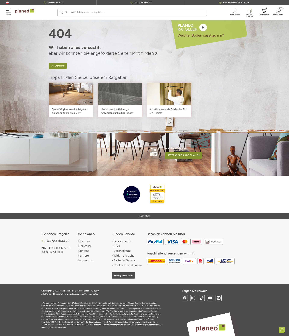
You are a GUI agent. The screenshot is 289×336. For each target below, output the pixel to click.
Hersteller (84, 246)
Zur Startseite (57, 65)
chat (55, 3)
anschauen (183, 155)
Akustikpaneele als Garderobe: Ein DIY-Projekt (168, 111)
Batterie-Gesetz (124, 260)
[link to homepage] (24, 11)
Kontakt (83, 251)
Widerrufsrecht (123, 255)
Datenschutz (122, 251)
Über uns (84, 241)
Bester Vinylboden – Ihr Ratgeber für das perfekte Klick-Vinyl (69, 111)
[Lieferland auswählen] (7, 2)
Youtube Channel (176, 148)
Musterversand (236, 3)
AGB (116, 246)
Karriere (83, 255)
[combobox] (134, 12)
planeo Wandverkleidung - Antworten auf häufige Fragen (117, 111)
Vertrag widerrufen (123, 275)
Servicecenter (122, 241)
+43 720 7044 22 (143, 3)
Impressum (85, 260)
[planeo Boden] (210, 327)
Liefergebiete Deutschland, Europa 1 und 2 (139, 314)
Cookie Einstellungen (127, 265)
